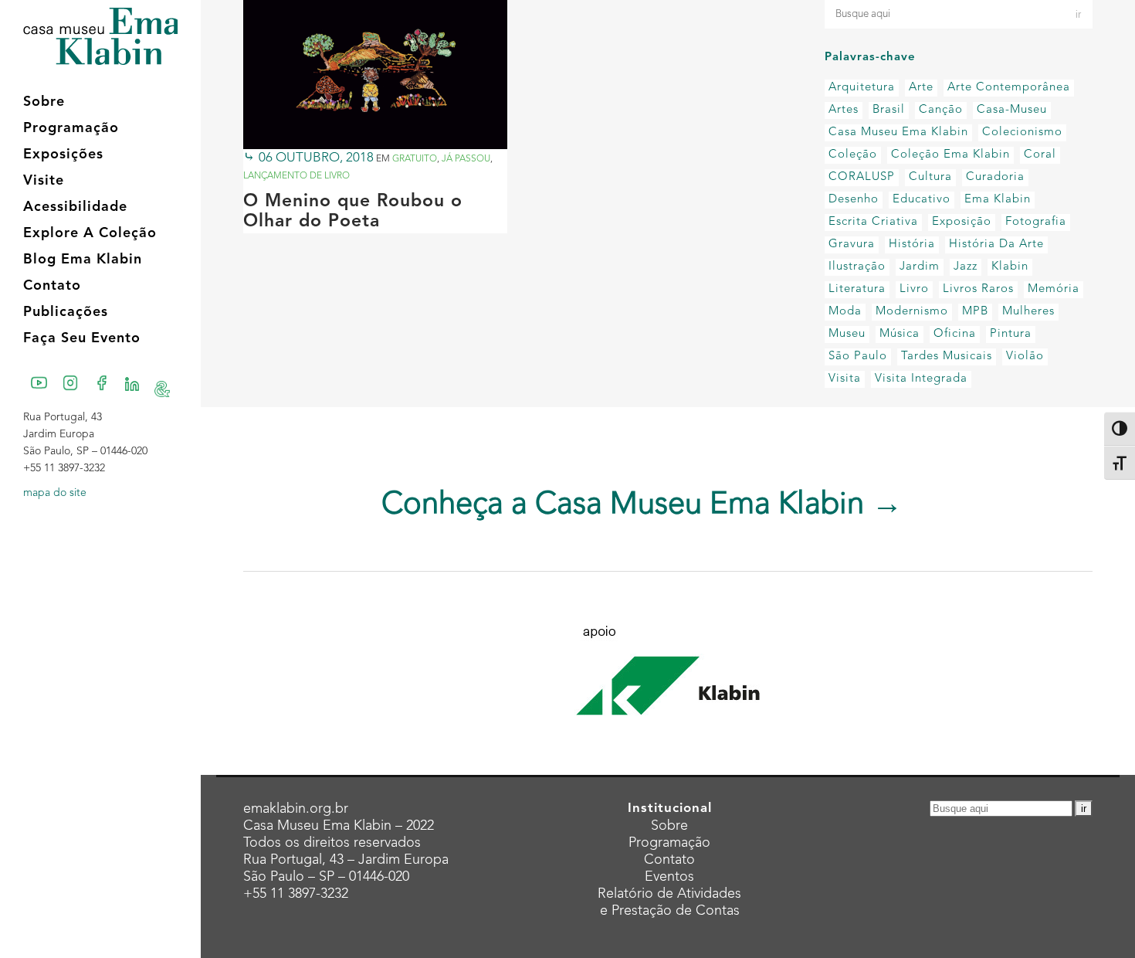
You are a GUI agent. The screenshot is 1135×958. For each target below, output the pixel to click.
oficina (954, 334)
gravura (851, 244)
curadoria (995, 177)
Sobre (669, 826)
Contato (669, 860)
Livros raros (978, 289)
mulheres (1028, 312)
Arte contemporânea (1008, 87)
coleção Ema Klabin (950, 155)
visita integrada (921, 379)
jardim (920, 267)
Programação (669, 843)
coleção (852, 155)
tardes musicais (946, 356)
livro (914, 289)
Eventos (669, 877)
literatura (857, 289)
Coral (1040, 155)
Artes (843, 110)
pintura (1011, 334)
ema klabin (997, 200)
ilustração (857, 267)
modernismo (912, 312)
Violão (1025, 356)
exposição (961, 222)
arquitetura (861, 87)
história (912, 244)
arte (921, 87)
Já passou (466, 159)
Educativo (921, 200)
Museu (847, 334)
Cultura (930, 177)
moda (845, 312)
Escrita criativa (873, 222)
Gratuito (414, 159)
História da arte (996, 244)
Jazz (965, 267)
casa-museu (1012, 110)
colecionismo (1022, 132)
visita (844, 379)
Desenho (853, 200)
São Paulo (857, 356)
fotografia (1035, 222)
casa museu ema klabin (898, 132)
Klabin (1009, 267)
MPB (975, 312)
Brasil (888, 110)
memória (1053, 289)
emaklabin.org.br (295, 809)
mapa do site (54, 492)
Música (899, 334)
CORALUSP (861, 177)
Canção (941, 110)
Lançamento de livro (296, 176)
